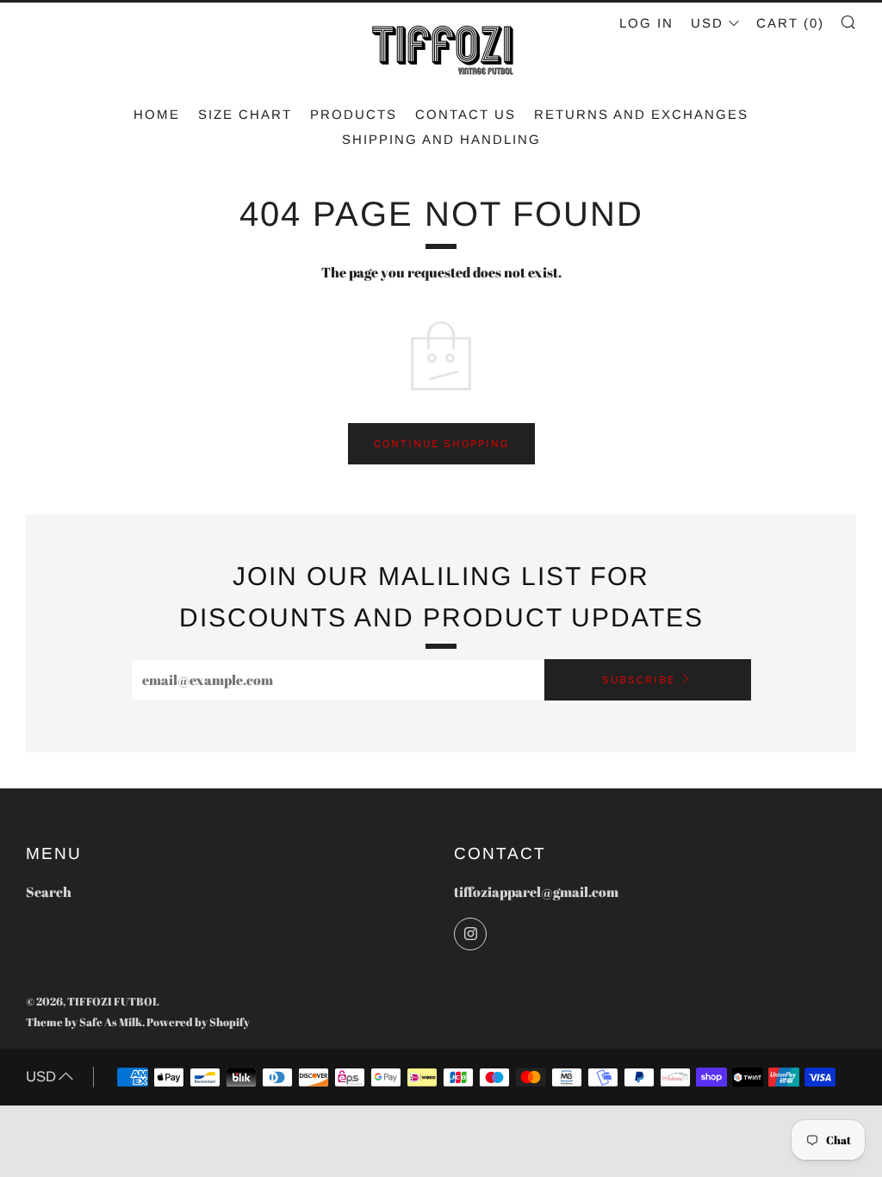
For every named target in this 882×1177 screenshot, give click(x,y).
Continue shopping (441, 443)
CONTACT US (465, 114)
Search (48, 891)
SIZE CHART (245, 114)
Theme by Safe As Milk (84, 1022)
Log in (646, 23)
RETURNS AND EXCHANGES (641, 114)
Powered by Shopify (198, 1022)
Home (157, 114)
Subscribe (638, 679)
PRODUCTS (353, 114)
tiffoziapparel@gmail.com (536, 891)
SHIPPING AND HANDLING (441, 139)
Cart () (790, 23)
